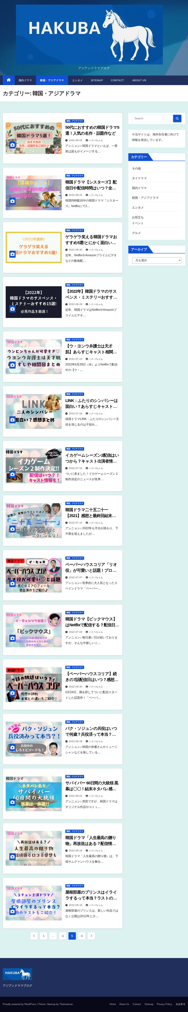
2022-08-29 (76, 304)
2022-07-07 (76, 577)
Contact (117, 80)
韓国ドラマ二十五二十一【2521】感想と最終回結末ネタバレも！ (90, 515)
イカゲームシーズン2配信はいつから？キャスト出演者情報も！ (92, 461)
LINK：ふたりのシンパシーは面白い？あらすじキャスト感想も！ (91, 406)
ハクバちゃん (96, 140)
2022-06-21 (76, 796)
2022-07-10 (76, 468)
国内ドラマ (25, 80)
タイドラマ (139, 178)
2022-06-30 (76, 686)
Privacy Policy (164, 1004)
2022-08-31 (76, 195)
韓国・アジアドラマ (52, 80)
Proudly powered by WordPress (20, 1004)
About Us (139, 80)
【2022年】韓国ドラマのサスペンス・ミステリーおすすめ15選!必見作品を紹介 (91, 297)
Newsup (51, 1004)
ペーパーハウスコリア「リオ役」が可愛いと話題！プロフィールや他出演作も (91, 570)
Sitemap (97, 80)
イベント (138, 223)
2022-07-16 (76, 413)
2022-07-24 (76, 359)
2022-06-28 (76, 741)
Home (113, 1004)
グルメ (136, 232)
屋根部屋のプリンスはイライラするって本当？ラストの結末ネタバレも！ (91, 898)
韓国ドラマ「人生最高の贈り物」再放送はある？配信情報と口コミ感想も (90, 843)
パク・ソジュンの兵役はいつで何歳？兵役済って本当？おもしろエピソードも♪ (91, 734)
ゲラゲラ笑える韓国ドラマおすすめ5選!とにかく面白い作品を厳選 (91, 242)
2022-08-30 (76, 249)
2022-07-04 (76, 632)
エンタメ (77, 80)
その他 (136, 168)
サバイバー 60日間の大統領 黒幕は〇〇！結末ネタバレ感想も (91, 789)
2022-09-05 (76, 140)
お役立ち (138, 217)
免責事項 (180, 1004)
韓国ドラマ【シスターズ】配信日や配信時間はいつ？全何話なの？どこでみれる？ (91, 188)
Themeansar (66, 1004)
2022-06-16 (76, 850)
